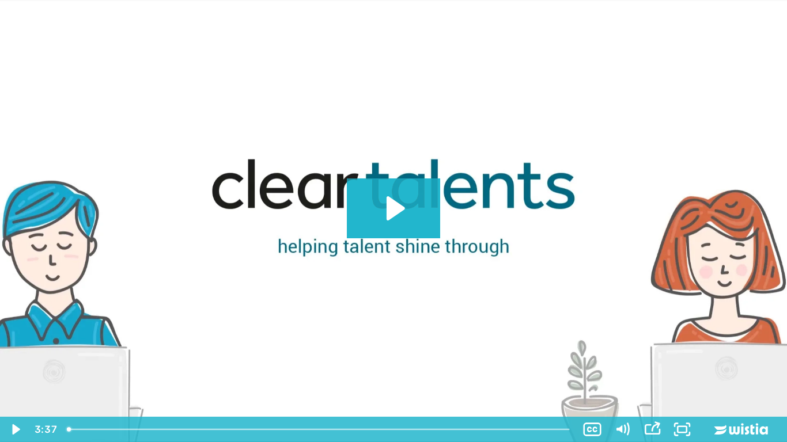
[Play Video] (15, 429)
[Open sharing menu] (652, 429)
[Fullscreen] (682, 429)
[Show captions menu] (592, 429)
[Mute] (622, 429)
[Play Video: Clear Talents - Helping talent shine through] (394, 208)
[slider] (319, 429)
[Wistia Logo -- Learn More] (742, 429)
